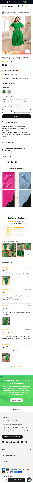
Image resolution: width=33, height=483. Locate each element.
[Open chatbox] (29, 479)
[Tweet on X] (8, 162)
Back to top (16, 409)
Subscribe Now (16, 400)
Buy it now (16, 116)
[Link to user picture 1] (6, 280)
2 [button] (14, 367)
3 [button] (17, 367)
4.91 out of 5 (21, 221)
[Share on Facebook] (12, 162)
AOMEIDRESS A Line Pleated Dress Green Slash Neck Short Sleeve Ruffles (15, 13)
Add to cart (22, 111)
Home (3, 11)
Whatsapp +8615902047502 (12, 436)
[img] (6, 267)
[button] (6, 62)
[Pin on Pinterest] (16, 162)
